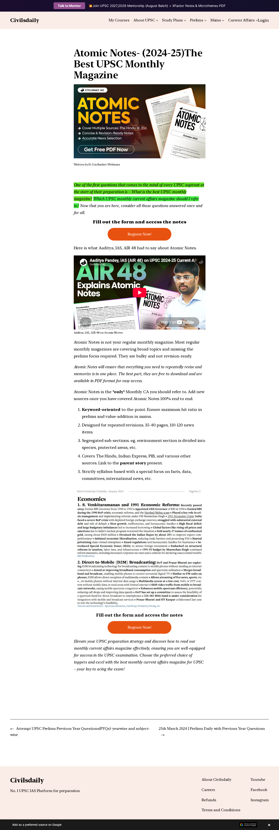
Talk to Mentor (69, 6)
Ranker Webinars (108, 164)
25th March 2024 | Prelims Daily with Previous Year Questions (212, 728)
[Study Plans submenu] (185, 20)
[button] (139, 824)
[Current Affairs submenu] (257, 20)
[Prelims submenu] (205, 20)
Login (263, 20)
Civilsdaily (24, 20)
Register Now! (139, 234)
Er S (91, 164)
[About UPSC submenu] (157, 20)
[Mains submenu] (223, 20)
